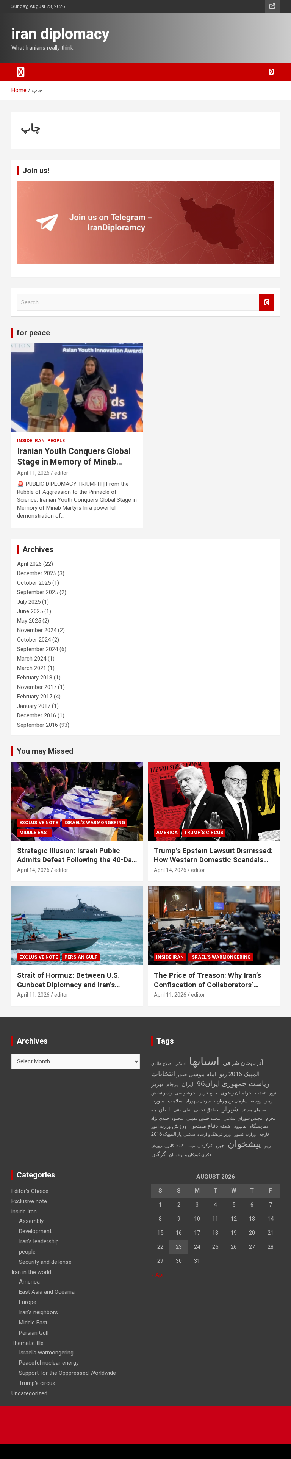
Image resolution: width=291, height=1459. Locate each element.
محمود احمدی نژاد (167, 1118)
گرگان (158, 1154)
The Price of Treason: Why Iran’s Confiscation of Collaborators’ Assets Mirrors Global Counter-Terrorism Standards (207, 989)
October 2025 (34, 582)
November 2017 (36, 687)
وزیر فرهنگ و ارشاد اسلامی (207, 1134)
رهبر (268, 1101)
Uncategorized (29, 1393)
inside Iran (31, 440)
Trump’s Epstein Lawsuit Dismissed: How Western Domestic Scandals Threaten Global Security (213, 860)
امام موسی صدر (196, 1074)
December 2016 (36, 715)
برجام (172, 1084)
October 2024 (34, 639)
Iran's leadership (39, 1241)
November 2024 (36, 630)
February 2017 (34, 696)
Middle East (34, 832)
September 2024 (37, 649)
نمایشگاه (258, 1126)
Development (35, 1231)
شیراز (230, 1109)
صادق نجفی (206, 1110)
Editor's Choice (29, 1191)
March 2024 (31, 658)
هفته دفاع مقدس (210, 1125)
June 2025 (30, 611)
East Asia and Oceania (47, 1291)
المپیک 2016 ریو (239, 1074)
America (167, 832)
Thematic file (27, 1343)
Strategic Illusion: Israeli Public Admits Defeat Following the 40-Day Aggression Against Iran (76, 860)
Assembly (31, 1221)
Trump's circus (203, 832)
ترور (272, 1093)
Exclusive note (38, 822)
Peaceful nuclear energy (49, 1362)
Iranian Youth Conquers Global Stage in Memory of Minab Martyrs (73, 461)
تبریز (157, 1084)
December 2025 (36, 573)
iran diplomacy (60, 34)
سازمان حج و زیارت (230, 1101)
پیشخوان (244, 1144)
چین (220, 1145)
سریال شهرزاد (198, 1101)
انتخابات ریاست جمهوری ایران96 (210, 1079)
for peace (33, 332)
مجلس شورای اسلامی (243, 1118)
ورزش (179, 1125)
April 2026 (29, 563)
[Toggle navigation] (20, 72)
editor (61, 473)
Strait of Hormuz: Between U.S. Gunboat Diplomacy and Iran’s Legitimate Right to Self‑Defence (71, 984)
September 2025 (37, 592)
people (56, 440)
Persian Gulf (80, 957)
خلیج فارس (208, 1093)
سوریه (157, 1101)
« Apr (157, 1274)
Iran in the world (31, 1272)
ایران (187, 1084)
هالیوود (240, 1126)
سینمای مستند (254, 1110)
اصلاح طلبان (161, 1063)
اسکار (181, 1063)
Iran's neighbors (38, 1312)
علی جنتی (182, 1110)
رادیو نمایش (161, 1093)
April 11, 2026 (33, 473)
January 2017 (33, 706)
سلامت (175, 1101)
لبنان (164, 1109)
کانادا (179, 1145)
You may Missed (45, 751)
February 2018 (34, 677)
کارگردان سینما (200, 1145)
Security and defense (45, 1262)
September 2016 (37, 725)
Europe (27, 1302)
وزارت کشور (245, 1134)
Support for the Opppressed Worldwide (67, 1373)
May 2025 (29, 620)
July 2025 (29, 601)
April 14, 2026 (33, 870)
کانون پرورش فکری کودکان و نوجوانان (181, 1150)
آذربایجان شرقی (243, 1062)
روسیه (256, 1101)
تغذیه (260, 1093)
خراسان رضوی (236, 1093)
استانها (204, 1061)
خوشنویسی (185, 1093)
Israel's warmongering (94, 822)
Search (266, 302)
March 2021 (31, 668)
